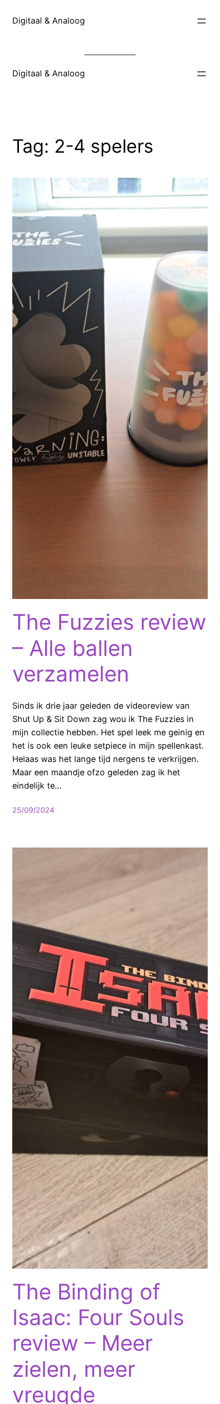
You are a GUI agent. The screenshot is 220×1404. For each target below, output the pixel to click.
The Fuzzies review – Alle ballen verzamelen (109, 648)
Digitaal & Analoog (48, 20)
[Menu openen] (201, 21)
